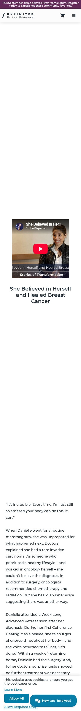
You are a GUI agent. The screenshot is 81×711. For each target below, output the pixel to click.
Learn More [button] (13, 690)
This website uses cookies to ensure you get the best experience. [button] (38, 682)
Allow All (17, 698)
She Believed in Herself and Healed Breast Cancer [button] (40, 295)
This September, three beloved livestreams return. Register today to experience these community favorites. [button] (40, 4)
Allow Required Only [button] (20, 707)
